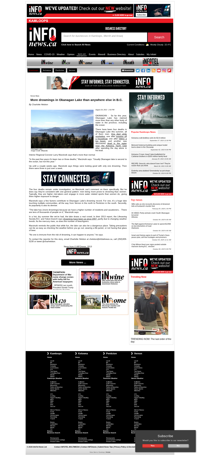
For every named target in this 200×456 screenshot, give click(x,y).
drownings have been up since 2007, (80, 219)
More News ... (77, 262)
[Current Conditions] (147, 45)
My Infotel (151, 54)
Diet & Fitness (55, 410)
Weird (52, 376)
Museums (53, 385)
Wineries (53, 390)
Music (52, 427)
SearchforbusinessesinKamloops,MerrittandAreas (93, 36)
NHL (51, 405)
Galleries (53, 382)
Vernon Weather (137, 378)
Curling (52, 396)
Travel (52, 419)
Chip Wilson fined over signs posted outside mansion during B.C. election (148, 245)
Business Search (53, 433)
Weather (61, 54)
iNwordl (101, 54)
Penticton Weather (110, 378)
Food (52, 412)
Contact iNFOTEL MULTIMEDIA (67, 447)
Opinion (70, 54)
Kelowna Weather (82, 378)
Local (52, 361)
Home (31, 54)
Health (52, 413)
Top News (53, 371)
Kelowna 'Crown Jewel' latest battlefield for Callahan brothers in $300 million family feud (149, 155)
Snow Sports (54, 389)
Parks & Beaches (56, 387)
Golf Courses (55, 383)
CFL (51, 394)
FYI (51, 369)
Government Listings (57, 440)
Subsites (140, 54)
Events (92, 54)
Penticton (59, 70)
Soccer (52, 406)
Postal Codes (55, 441)
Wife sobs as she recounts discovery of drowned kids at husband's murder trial (150, 205)
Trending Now (55, 373)
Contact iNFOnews (89, 447)
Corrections (54, 368)
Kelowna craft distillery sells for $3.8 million (148, 138)
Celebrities (54, 424)
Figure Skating (55, 398)
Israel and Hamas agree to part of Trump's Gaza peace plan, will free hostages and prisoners (150, 236)
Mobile (108, 452)
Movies (52, 426)
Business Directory (116, 54)
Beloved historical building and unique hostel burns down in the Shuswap (149, 146)
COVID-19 (49, 54)
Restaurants (54, 438)
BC (51, 362)
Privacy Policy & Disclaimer (125, 447)
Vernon (72, 70)
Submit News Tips (105, 447)
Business (53, 364)
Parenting (53, 417)
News (39, 54)
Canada (53, 366)
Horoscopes (54, 415)
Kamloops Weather (54, 378)
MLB (51, 399)
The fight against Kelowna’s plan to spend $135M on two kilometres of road (151, 225)
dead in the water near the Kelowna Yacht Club (111, 144)
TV (51, 429)
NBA (51, 401)
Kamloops (33, 70)
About (131, 54)
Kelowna (47, 70)
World (52, 375)
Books (52, 422)
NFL (51, 403)
